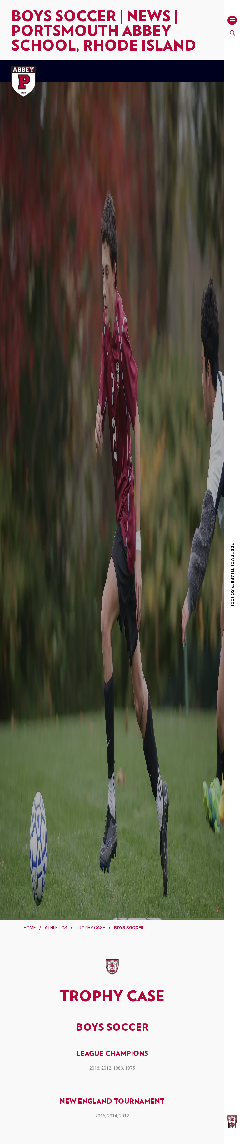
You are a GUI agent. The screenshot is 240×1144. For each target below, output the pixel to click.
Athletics (56, 949)
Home (30, 949)
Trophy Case (90, 949)
